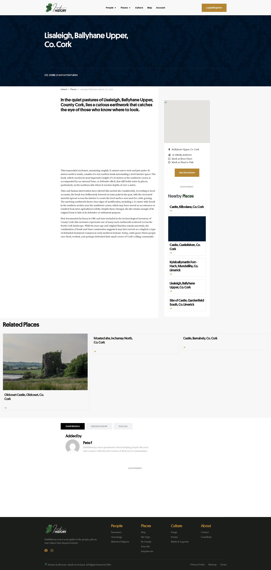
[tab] (73, 426)
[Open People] (115, 8)
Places (73, 89)
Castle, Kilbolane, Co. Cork (187, 207)
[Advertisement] (108, 142)
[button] (171, 211)
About (206, 526)
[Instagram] (51, 550)
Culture (176, 526)
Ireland (64, 89)
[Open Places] (130, 8)
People (117, 526)
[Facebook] (46, 550)
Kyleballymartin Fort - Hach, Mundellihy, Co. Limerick (184, 266)
